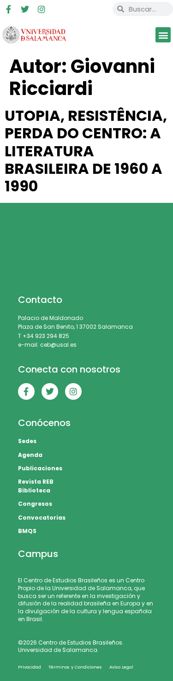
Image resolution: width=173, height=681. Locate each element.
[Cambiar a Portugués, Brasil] (73, 9)
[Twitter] (25, 9)
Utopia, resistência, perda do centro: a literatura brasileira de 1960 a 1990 (86, 151)
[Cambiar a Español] (90, 9)
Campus (38, 553)
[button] (163, 34)
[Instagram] (41, 9)
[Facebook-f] (8, 9)
